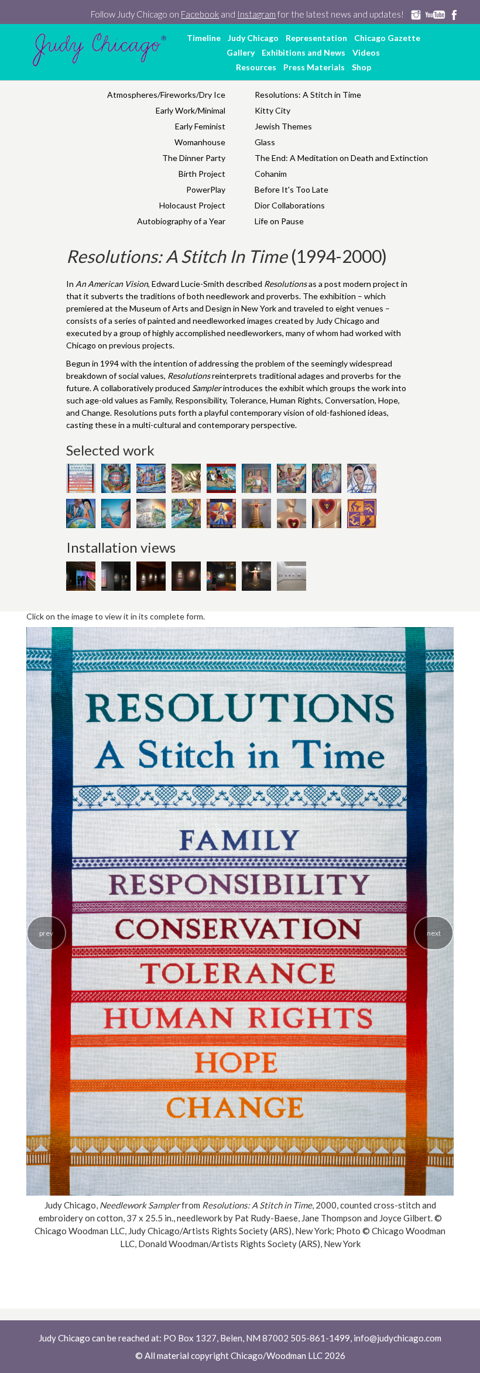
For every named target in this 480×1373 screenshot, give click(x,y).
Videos (366, 52)
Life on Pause (279, 221)
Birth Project (202, 174)
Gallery (241, 52)
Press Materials (314, 67)
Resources (256, 67)
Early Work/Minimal (190, 110)
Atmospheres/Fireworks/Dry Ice (166, 95)
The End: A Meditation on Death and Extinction (341, 158)
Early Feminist (200, 126)
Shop (361, 67)
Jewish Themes (283, 126)
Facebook (200, 14)
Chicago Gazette (387, 38)
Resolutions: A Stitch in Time (308, 95)
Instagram (256, 14)
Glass (265, 142)
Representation (316, 38)
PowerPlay (205, 189)
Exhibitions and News (303, 52)
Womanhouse (199, 142)
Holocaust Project (192, 205)
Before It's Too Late (291, 189)
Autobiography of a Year (181, 221)
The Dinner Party (193, 158)
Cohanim (271, 174)
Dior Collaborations (290, 205)
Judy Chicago (253, 38)
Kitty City (272, 110)
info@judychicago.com (397, 1338)
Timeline (204, 38)
